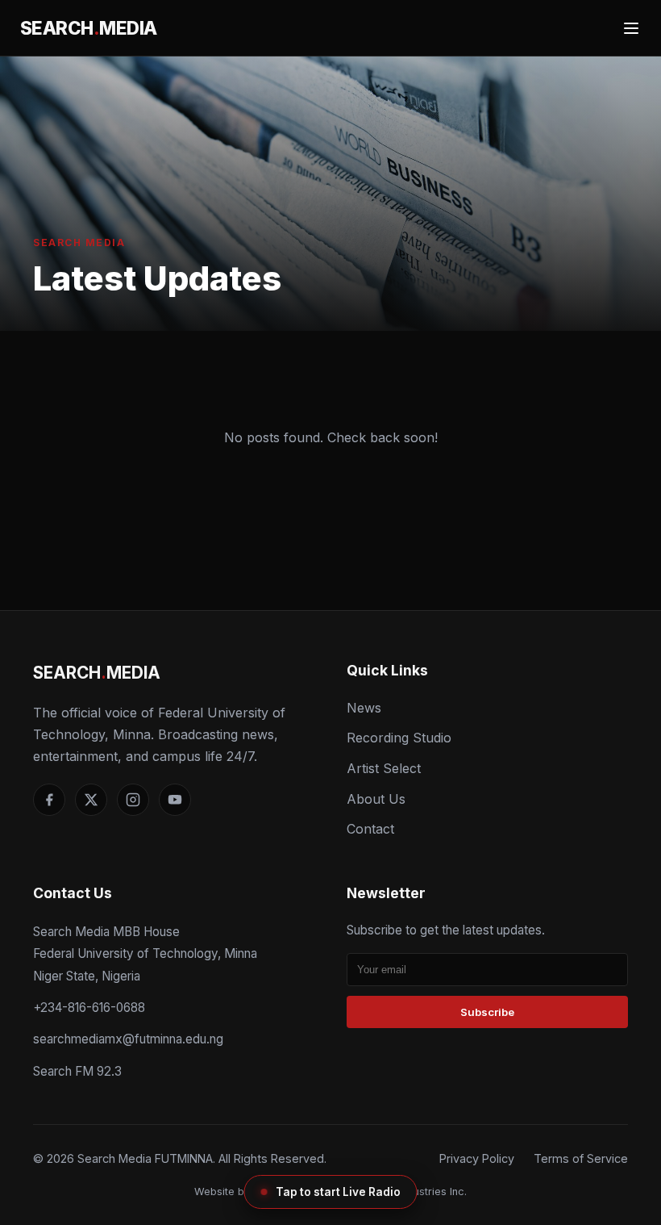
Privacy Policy (476, 1158)
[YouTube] (175, 800)
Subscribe (487, 1012)
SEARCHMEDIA (88, 28)
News (364, 708)
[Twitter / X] (91, 800)
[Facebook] (49, 800)
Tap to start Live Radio (338, 1191)
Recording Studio (399, 738)
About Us (376, 799)
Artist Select (384, 768)
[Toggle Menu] (631, 28)
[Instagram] (133, 800)
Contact (370, 829)
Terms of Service (581, 1158)
